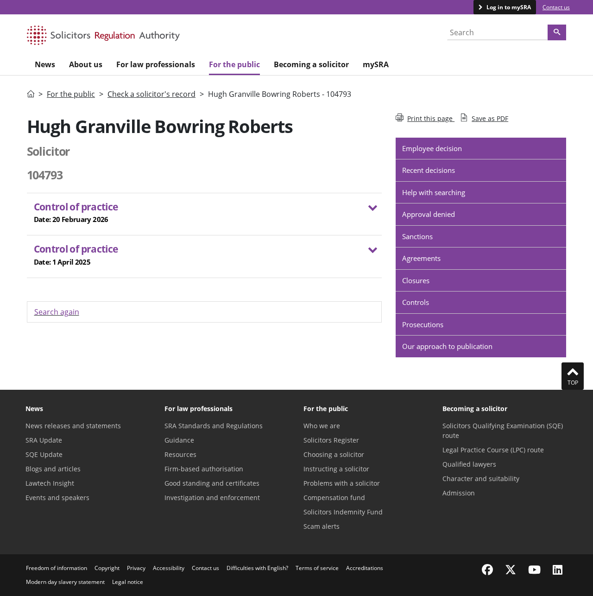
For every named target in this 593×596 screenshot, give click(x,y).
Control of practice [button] (76, 212)
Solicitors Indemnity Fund (343, 511)
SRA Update (43, 440)
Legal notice (127, 582)
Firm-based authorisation (203, 468)
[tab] (204, 214)
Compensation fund (334, 497)
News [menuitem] (45, 64)
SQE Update (44, 454)
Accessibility (168, 568)
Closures (415, 280)
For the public (71, 94)
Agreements (421, 258)
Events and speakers (57, 497)
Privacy (136, 568)
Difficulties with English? (257, 568)
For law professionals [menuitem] (155, 64)
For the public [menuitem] (234, 64)
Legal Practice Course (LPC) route (493, 449)
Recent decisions (428, 170)
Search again (56, 312)
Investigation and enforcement (212, 497)
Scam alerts (321, 526)
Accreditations (364, 568)
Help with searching (433, 192)
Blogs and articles (53, 468)
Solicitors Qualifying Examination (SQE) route (502, 430)
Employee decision (432, 148)
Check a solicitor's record (151, 94)
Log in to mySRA (508, 7)
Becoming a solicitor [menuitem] (311, 64)
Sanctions (417, 236)
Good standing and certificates (211, 483)
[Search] (557, 32)
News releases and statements (73, 425)
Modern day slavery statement (65, 582)
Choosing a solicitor (333, 454)
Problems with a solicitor (341, 483)
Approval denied (428, 214)
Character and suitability (480, 478)
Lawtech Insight (49, 483)
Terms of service (317, 568)
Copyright (107, 568)
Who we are (321, 425)
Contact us (556, 7)
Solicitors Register (331, 440)
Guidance (179, 440)
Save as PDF (490, 118)
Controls (415, 302)
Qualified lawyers (469, 464)
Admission (458, 492)
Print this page (430, 118)
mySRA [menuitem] (376, 64)
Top (573, 383)
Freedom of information (56, 568)
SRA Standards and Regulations (213, 425)
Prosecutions (422, 324)
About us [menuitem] (85, 64)
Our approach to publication (447, 346)
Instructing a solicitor (336, 468)
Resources (180, 454)
